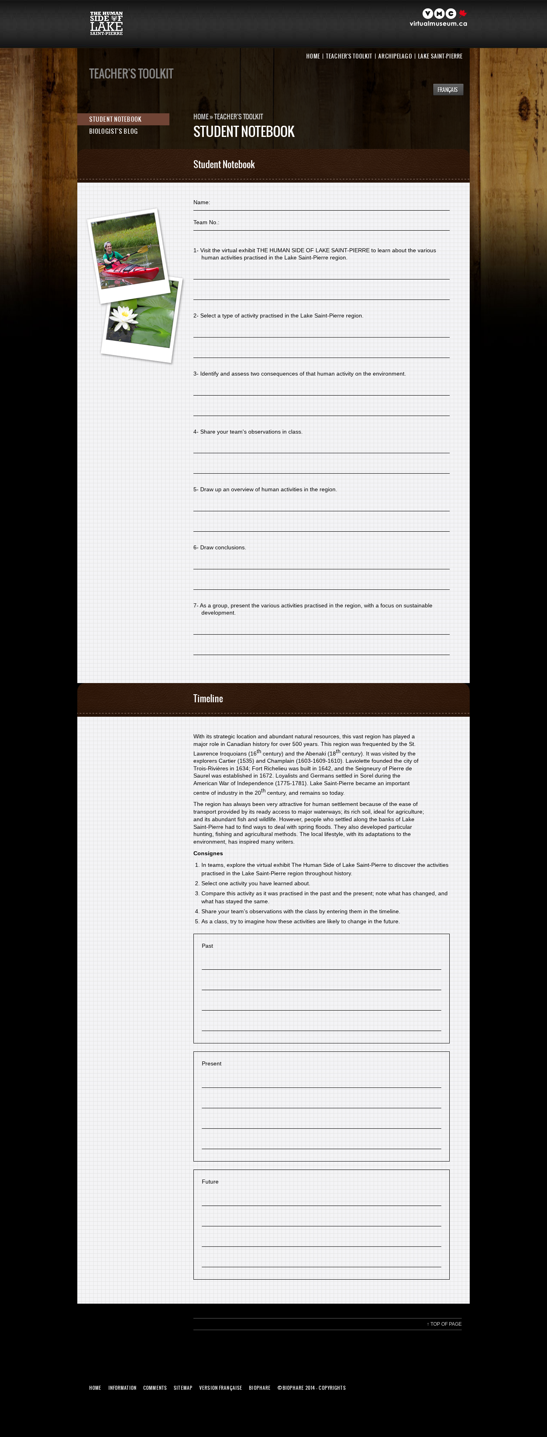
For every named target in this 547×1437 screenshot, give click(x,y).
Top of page (444, 1324)
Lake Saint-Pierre (440, 56)
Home (313, 56)
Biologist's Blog (113, 131)
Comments (155, 1388)
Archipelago (395, 56)
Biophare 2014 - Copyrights (312, 1388)
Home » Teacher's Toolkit (228, 116)
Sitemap (183, 1388)
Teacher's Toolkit (349, 56)
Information (123, 1388)
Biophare (260, 1388)
